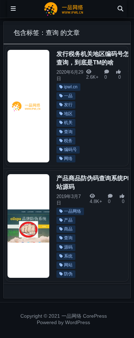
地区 (68, 113)
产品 (68, 220)
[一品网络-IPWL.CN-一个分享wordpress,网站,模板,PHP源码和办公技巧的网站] (66, 8)
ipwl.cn (71, 86)
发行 (68, 104)
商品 (68, 229)
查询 (68, 131)
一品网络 (72, 211)
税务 (68, 140)
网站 (68, 264)
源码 (68, 247)
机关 (68, 122)
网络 (68, 158)
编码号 (70, 149)
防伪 (68, 273)
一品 (68, 95)
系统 (68, 256)
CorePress (95, 316)
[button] (119, 116)
